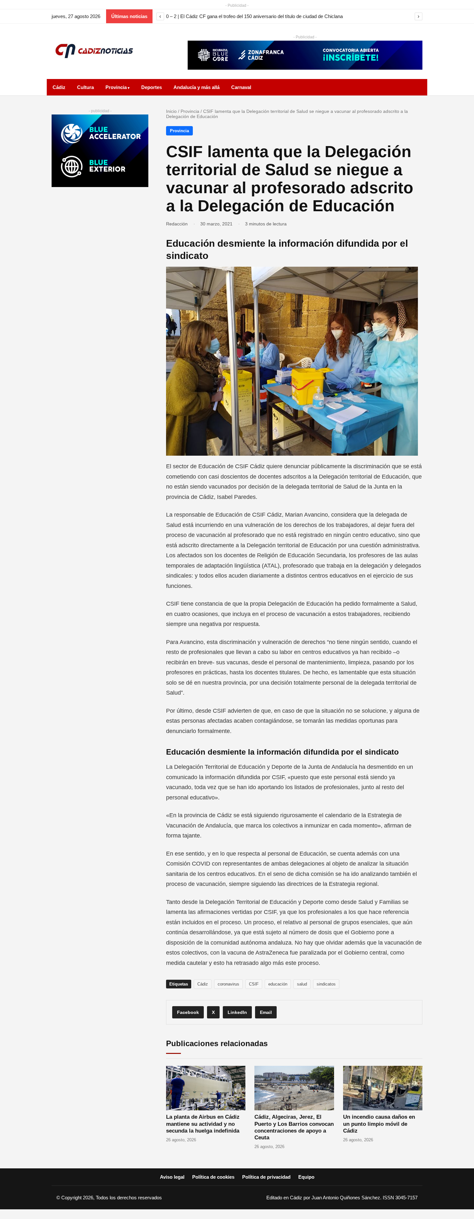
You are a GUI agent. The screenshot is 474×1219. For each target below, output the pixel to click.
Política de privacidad (266, 1177)
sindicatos (326, 984)
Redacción (177, 223)
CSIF (254, 984)
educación (277, 984)
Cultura (85, 87)
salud (302, 984)
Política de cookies (213, 1177)
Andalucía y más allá (196, 87)
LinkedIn (237, 1012)
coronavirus (228, 984)
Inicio (171, 111)
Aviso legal (172, 1177)
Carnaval (241, 87)
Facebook (188, 1012)
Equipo (306, 1177)
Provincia (116, 87)
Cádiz (59, 87)
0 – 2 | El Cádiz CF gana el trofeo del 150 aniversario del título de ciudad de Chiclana (254, 16)
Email (266, 1012)
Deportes (151, 87)
